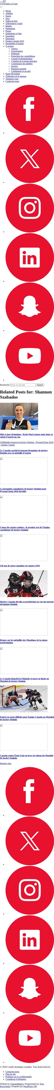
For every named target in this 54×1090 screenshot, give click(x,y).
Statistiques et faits (14, 33)
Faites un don (11, 21)
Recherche (4, 385)
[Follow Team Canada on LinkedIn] (30, 281)
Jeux (8, 18)
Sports (8, 16)
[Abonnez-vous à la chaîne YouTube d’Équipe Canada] (30, 380)
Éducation (10, 38)
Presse (8, 31)
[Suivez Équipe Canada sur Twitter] (30, 182)
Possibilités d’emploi (15, 43)
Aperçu (14, 48)
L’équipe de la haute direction (24, 61)
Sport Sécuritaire (13, 74)
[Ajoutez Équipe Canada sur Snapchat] (30, 330)
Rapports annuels (18, 69)
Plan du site (11, 1074)
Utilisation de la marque (16, 76)
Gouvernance (17, 51)
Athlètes (9, 13)
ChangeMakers (17, 1084)
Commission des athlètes (22, 64)
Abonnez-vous (12, 79)
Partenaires (10, 28)
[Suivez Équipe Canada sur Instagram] (30, 232)
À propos (10, 46)
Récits (8, 11)
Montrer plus (5, 763)
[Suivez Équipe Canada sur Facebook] (30, 133)
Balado (9, 26)
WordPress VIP (30, 1086)
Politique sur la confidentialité (18, 1076)
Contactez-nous (12, 81)
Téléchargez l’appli (14, 23)
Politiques (15, 53)
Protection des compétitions (23, 56)
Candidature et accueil (20, 71)
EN (4, 1)
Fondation (10, 36)
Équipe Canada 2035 (15, 41)
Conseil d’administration (21, 59)
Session (14, 66)
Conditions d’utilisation (16, 1079)
